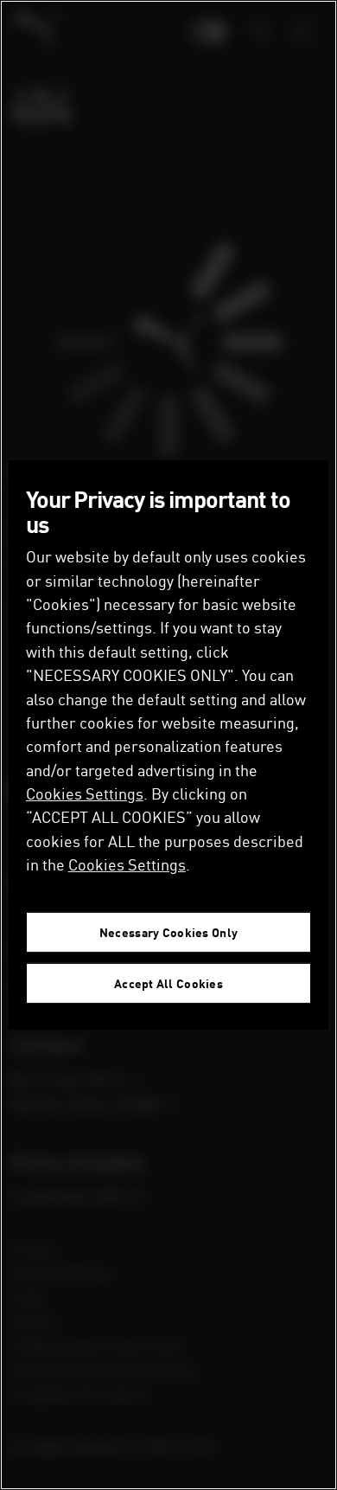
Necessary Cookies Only (168, 932)
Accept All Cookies (168, 983)
